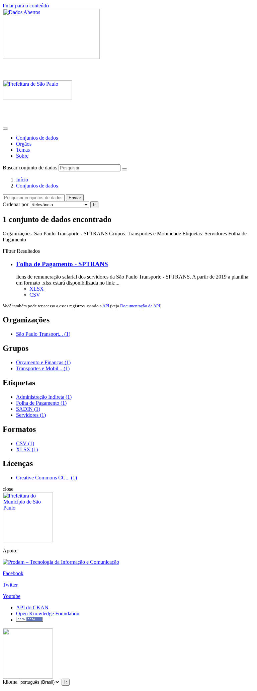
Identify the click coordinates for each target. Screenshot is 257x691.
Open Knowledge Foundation (47, 613)
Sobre (22, 156)
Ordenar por (15, 204)
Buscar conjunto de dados (30, 167)
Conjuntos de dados (37, 138)
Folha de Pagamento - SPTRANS (62, 263)
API (105, 305)
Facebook (13, 573)
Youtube (11, 596)
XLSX (36, 289)
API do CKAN (32, 607)
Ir (94, 204)
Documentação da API (140, 305)
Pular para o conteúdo (26, 5)
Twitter (10, 585)
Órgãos (23, 144)
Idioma (10, 682)
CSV (34, 295)
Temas (23, 150)
